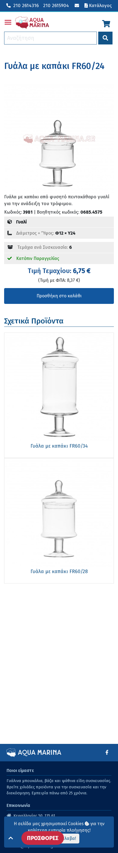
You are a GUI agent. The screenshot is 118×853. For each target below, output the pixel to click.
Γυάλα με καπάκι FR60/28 (59, 571)
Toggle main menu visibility (8, 22)
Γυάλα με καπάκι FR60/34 (59, 446)
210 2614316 (26, 5)
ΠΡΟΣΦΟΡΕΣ (42, 838)
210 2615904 (56, 5)
